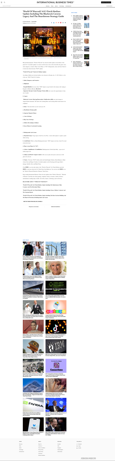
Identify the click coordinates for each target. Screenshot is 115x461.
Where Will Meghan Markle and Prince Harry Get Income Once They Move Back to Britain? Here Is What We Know (33, 316)
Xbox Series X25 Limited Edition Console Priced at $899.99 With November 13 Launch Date (56, 297)
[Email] (63, 23)
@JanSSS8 (34, 21)
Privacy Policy (40, 449)
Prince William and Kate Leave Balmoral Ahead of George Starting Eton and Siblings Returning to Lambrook (33, 258)
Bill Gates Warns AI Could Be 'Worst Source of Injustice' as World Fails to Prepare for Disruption (56, 414)
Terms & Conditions (41, 447)
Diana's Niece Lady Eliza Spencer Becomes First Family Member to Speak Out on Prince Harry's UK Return (33, 336)
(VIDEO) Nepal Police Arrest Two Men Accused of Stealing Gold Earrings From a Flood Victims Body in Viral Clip (55, 394)
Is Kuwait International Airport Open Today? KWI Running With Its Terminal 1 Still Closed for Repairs (33, 297)
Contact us (40, 445)
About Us (40, 444)
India (58, 445)
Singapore (59, 447)
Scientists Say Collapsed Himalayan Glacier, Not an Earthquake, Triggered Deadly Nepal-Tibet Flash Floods (33, 394)
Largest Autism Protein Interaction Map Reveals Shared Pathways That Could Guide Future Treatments (56, 316)
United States (60, 451)
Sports (56, 6)
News (52, 6)
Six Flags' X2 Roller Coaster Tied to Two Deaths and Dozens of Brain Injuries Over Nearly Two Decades (55, 258)
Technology (61, 6)
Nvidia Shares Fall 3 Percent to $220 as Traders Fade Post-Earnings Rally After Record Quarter (31, 414)
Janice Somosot (27, 21)
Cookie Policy (40, 451)
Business (47, 6)
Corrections (40, 453)
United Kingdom (60, 449)
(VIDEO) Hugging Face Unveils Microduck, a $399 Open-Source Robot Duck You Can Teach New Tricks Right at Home (33, 355)
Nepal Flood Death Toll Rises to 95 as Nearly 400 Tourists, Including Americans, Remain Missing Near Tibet (33, 375)
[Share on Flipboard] (58, 23)
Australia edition (109, 6)
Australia (59, 444)
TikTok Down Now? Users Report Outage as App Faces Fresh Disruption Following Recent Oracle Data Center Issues (55, 336)
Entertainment (68, 6)
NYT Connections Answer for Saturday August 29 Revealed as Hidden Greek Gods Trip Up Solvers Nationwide (55, 375)
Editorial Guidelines (55, 206)
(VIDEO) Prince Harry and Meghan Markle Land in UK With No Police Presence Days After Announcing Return (32, 277)
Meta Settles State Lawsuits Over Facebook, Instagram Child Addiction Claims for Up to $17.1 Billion (55, 434)
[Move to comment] (65, 23)
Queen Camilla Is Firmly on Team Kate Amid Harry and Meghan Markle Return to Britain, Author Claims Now (55, 277)
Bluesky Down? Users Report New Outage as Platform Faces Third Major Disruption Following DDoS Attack (33, 434)
